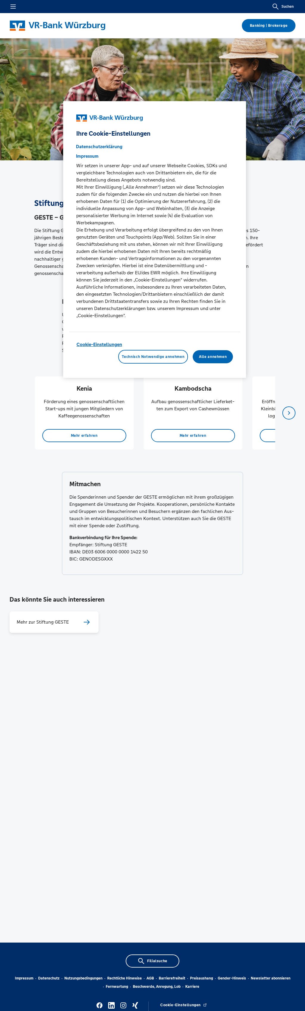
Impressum (24, 978)
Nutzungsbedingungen (83, 978)
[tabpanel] (84, 413)
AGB (150, 978)
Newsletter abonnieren (270, 978)
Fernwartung (117, 986)
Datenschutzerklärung (99, 146)
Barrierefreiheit (172, 978)
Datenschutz (49, 978)
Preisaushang (201, 978)
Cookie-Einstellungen (99, 344)
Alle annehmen (213, 356)
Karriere (192, 986)
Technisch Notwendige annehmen (153, 356)
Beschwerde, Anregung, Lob (156, 986)
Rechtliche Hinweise (124, 978)
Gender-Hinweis (232, 978)
